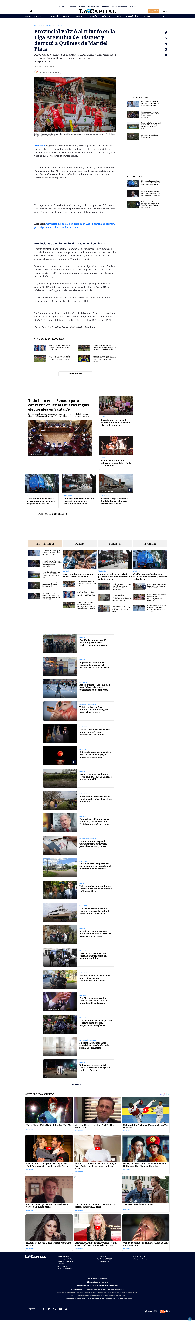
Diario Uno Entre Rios (65, 1261)
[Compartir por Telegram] (166, 44)
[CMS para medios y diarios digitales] (151, 1311)
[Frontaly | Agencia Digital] (163, 1311)
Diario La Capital (63, 1256)
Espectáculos (132, 16)
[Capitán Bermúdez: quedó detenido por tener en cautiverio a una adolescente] (115, 586)
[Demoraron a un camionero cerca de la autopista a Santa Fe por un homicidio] (78, 778)
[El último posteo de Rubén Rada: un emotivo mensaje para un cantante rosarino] (144, 193)
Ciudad (54, 16)
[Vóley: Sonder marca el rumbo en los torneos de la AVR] (80, 565)
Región (66, 16)
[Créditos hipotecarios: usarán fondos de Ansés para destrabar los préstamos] (78, 733)
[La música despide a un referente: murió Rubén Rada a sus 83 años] (116, 453)
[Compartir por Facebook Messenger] (166, 49)
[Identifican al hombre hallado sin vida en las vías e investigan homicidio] (78, 800)
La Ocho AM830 (100, 1256)
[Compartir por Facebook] (166, 27)
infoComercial (62, 1266)
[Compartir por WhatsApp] (166, 38)
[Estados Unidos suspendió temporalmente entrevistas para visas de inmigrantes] (78, 845)
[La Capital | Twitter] (49, 1308)
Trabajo (82, 7)
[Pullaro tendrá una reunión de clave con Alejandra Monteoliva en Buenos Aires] (78, 890)
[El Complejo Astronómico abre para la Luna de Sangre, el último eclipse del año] (78, 755)
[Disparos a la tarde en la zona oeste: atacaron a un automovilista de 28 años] (78, 979)
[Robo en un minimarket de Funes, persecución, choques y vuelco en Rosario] (78, 1069)
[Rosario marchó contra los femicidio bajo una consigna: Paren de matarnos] (150, 597)
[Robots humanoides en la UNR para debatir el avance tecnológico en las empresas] (150, 608)
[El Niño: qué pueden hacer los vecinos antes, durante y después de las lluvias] (144, 183)
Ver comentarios (75, 374)
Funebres (105, 7)
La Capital (38, 25)
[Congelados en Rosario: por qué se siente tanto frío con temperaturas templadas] (144, 114)
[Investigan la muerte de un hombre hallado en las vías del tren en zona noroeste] (78, 934)
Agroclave (61, 1264)
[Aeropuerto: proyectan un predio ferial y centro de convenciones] (144, 136)
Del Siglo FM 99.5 (138, 1256)
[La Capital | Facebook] (43, 1308)
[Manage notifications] (190, 1319)
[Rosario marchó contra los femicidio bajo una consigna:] (116, 412)
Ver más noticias (77, 1084)
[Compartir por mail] (166, 55)
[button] (26, 11)
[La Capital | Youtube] (60, 1308)
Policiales (106, 16)
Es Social (160, 16)
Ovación (78, 16)
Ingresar (165, 11)
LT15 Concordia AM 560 (103, 1261)
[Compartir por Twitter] (166, 32)
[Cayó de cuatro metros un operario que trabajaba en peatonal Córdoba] (78, 957)
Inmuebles (62, 7)
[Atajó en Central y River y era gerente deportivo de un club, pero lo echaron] (53, 348)
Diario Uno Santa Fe (64, 1259)
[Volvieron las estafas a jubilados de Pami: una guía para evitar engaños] (78, 711)
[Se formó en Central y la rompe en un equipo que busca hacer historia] (144, 104)
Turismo (133, 7)
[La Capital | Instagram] (54, 1308)
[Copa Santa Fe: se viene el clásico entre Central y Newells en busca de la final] (144, 125)
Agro (118, 16)
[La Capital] (97, 11)
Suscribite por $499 (153, 11)
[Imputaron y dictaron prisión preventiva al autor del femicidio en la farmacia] (79, 491)
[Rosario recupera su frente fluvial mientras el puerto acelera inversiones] (116, 491)
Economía (92, 16)
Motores (72, 7)
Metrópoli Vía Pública (65, 1269)
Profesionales (93, 7)
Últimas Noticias (33, 16)
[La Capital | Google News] (66, 1308)
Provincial (59, 25)
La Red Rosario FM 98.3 (103, 1259)
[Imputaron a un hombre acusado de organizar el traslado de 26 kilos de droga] (115, 608)
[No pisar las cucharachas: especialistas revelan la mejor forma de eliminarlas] (78, 1046)
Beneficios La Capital (120, 7)
